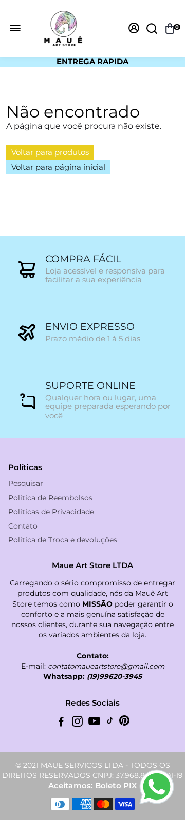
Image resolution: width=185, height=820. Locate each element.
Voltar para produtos (50, 152)
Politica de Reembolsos (50, 498)
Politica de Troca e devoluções (62, 540)
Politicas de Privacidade (51, 512)
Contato (23, 526)
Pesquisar (25, 483)
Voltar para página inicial (58, 167)
